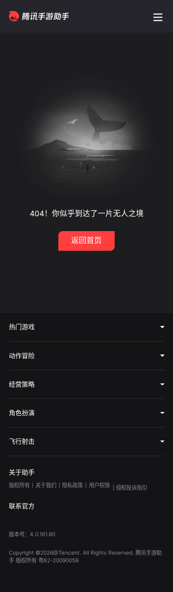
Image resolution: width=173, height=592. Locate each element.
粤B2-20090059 (57, 560)
